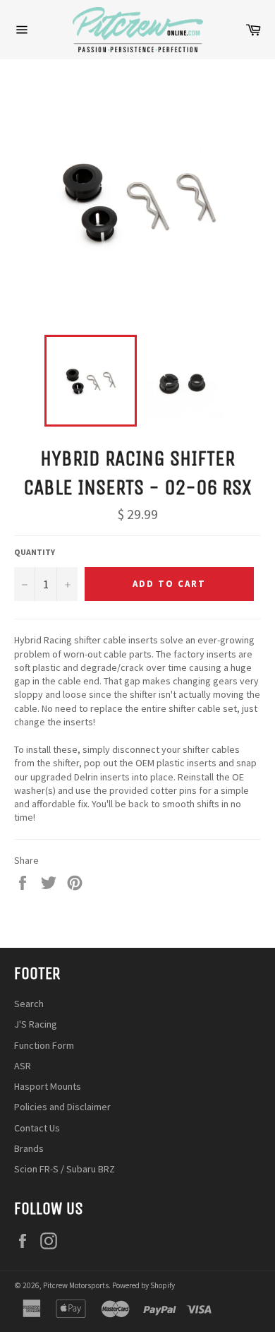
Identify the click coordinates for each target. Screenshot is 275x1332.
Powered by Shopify (143, 1285)
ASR (22, 1065)
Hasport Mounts (47, 1086)
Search (29, 1003)
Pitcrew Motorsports (76, 1285)
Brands (29, 1148)
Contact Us (37, 1128)
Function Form (44, 1045)
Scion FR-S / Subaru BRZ (64, 1168)
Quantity (34, 552)
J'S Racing (35, 1024)
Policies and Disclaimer (62, 1106)
